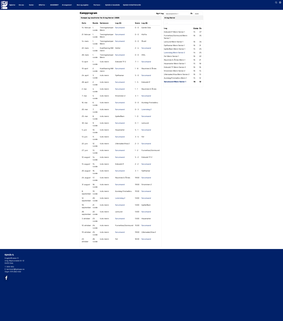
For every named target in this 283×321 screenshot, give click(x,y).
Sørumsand (120, 27)
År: (191, 13)
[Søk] (276, 2)
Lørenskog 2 (146, 109)
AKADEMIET (54, 5)
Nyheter (12, 5)
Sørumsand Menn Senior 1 (175, 81)
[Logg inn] (280, 2)
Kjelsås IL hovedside (112, 5)
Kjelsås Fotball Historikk (132, 5)
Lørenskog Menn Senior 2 (174, 52)
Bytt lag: (160, 13)
